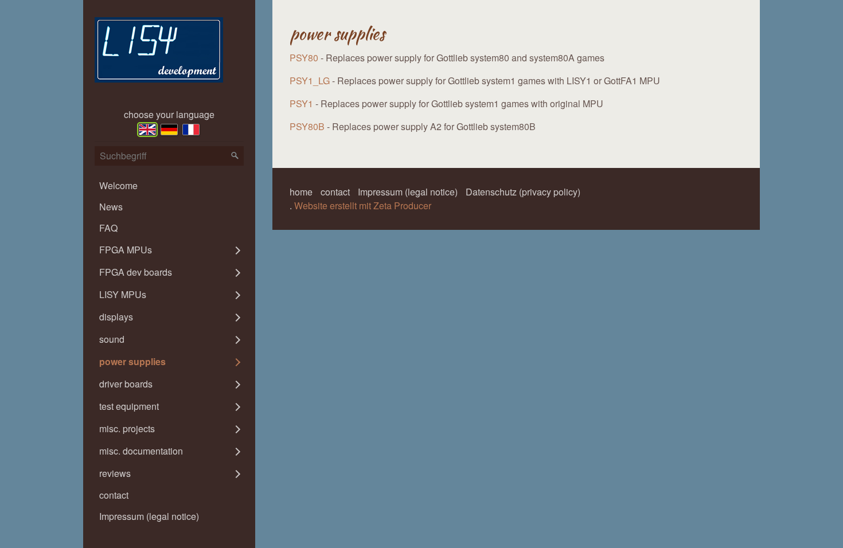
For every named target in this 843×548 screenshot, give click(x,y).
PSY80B (307, 126)
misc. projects (127, 428)
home (301, 191)
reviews (115, 473)
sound (111, 339)
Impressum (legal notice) (149, 516)
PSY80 (304, 57)
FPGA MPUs (125, 249)
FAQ (108, 227)
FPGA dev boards (135, 272)
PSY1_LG (310, 80)
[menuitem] (169, 185)
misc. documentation (141, 450)
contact (113, 495)
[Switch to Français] (191, 129)
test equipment (129, 406)
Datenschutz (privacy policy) (523, 191)
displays (116, 316)
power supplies (132, 361)
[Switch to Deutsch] (169, 129)
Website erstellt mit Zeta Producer (362, 205)
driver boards (126, 383)
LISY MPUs (122, 294)
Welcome (118, 185)
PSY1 (301, 103)
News (111, 206)
